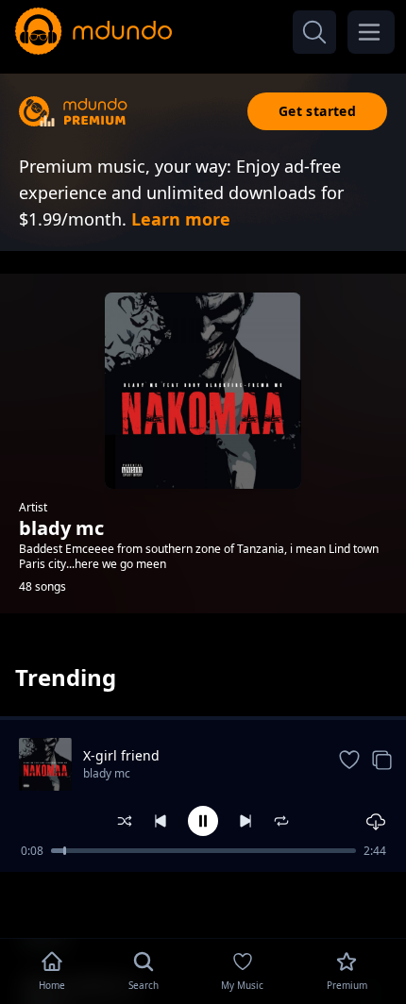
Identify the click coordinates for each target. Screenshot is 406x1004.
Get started (317, 111)
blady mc (106, 773)
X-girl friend (121, 755)
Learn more (180, 219)
